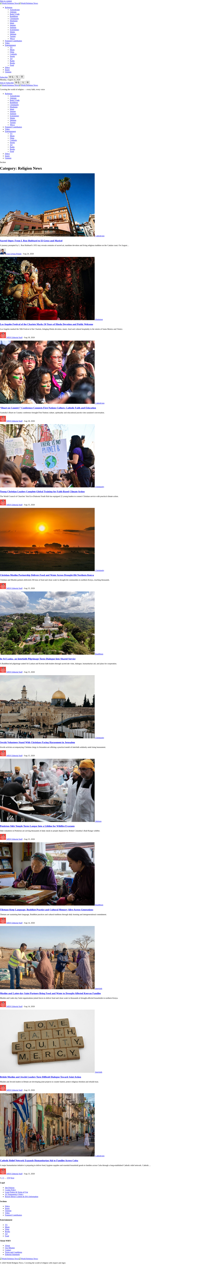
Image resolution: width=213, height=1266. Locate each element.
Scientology (14, 30)
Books (12, 63)
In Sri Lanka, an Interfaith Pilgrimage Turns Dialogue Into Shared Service (37, 659)
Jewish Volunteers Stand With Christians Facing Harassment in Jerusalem (37, 742)
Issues (7, 70)
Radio (12, 61)
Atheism (13, 12)
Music (12, 50)
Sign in (3, 83)
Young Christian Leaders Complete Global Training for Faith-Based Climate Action (42, 491)
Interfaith (98, 988)
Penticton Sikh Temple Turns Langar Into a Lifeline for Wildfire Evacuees (37, 826)
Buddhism (14, 16)
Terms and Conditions (13, 1252)
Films (12, 52)
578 (8, 1178)
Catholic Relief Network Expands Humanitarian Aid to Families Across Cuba (39, 1160)
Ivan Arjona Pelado (13, 254)
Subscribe (4, 77)
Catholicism (99, 236)
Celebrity (13, 54)
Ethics (7, 67)
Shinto (12, 32)
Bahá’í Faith (14, 14)
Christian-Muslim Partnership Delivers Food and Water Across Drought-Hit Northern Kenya (47, 575)
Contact (8, 1250)
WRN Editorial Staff (14, 337)
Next (12, 1178)
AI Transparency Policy (14, 1194)
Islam (12, 23)
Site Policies (9, 1188)
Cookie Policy (10, 1190)
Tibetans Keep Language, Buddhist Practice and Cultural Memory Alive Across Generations (46, 909)
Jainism (13, 25)
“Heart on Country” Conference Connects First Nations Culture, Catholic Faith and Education (48, 408)
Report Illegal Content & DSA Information (21, 1197)
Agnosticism (15, 10)
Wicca (12, 39)
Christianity (14, 19)
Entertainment (10, 45)
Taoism (13, 36)
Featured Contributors (13, 41)
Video (7, 43)
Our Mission (10, 1248)
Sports (12, 56)
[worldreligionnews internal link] (19, 3)
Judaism (13, 27)
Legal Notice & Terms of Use (16, 1192)
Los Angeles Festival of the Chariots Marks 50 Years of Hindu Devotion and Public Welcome (46, 324)
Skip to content (6, 1)
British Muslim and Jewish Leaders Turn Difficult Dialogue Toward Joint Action (40, 1077)
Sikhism (13, 34)
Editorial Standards (12, 1254)
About (7, 1246)
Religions (8, 7)
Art (11, 59)
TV (11, 47)
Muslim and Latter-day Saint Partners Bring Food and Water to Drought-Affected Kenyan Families (50, 993)
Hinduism (14, 21)
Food (12, 65)
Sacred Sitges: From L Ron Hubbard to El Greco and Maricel (31, 240)
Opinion (8, 72)
